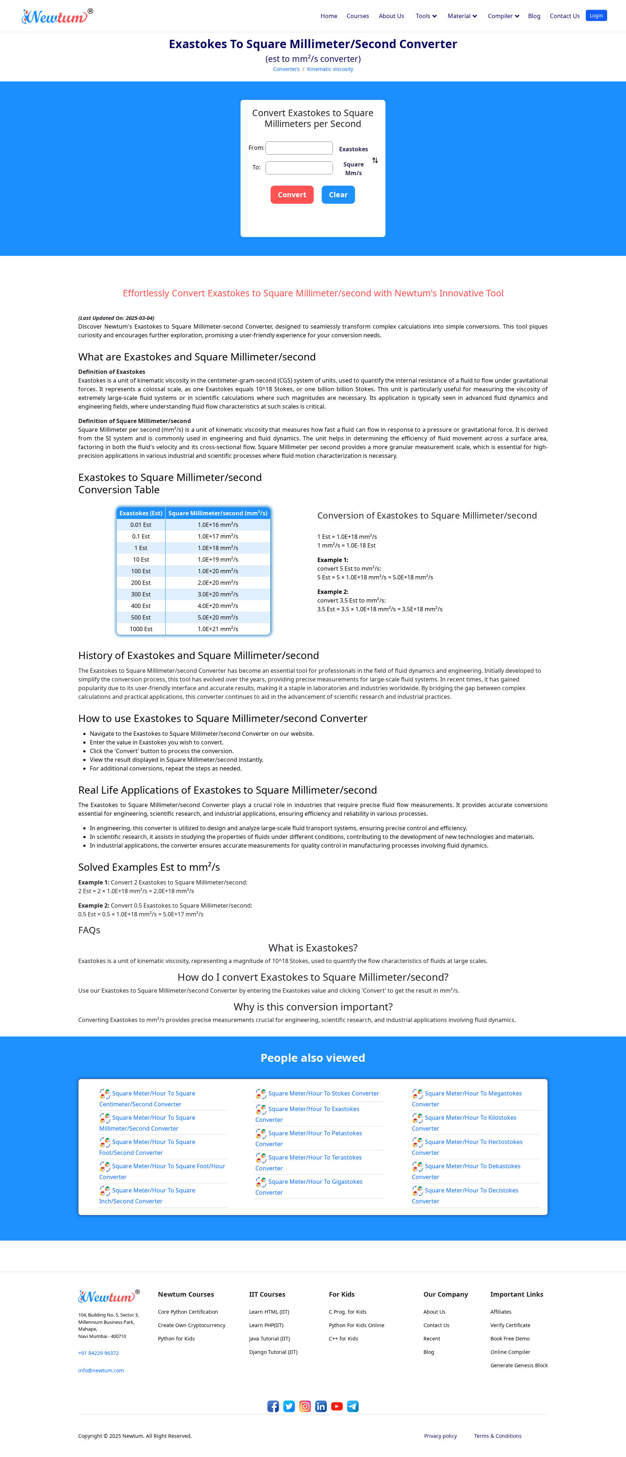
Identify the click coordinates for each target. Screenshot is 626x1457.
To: (256, 167)
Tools (424, 16)
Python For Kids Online (356, 1325)
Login (596, 15)
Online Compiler (510, 1351)
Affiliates (501, 1311)
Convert (292, 194)
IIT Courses (267, 1294)
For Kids (342, 1294)
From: (256, 148)
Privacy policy (440, 1435)
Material (460, 16)
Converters (286, 69)
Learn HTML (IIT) (269, 1311)
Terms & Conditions (498, 1435)
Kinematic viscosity (330, 69)
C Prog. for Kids (348, 1311)
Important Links (517, 1294)
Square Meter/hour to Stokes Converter (323, 1093)
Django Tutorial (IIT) (273, 1351)
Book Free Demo (510, 1338)
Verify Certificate (510, 1325)
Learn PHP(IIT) (266, 1325)
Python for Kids (176, 1338)
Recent (431, 1338)
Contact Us (565, 16)
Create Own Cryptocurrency (191, 1325)
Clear (338, 194)
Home (329, 16)
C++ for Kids (343, 1338)
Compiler (501, 16)
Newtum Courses (186, 1294)
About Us (391, 16)
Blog (534, 16)
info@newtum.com (101, 1370)
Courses (358, 16)
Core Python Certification (188, 1311)
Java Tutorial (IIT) (269, 1338)
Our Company (445, 1294)
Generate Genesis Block (519, 1365)
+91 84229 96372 (98, 1353)
